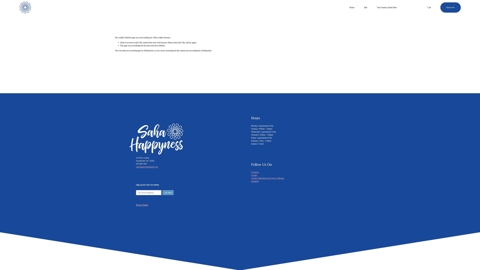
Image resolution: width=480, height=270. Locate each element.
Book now (450, 7)
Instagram (255, 181)
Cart (429, 7)
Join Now (168, 192)
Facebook (255, 172)
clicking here (148, 51)
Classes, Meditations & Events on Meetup (267, 178)
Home (352, 7)
